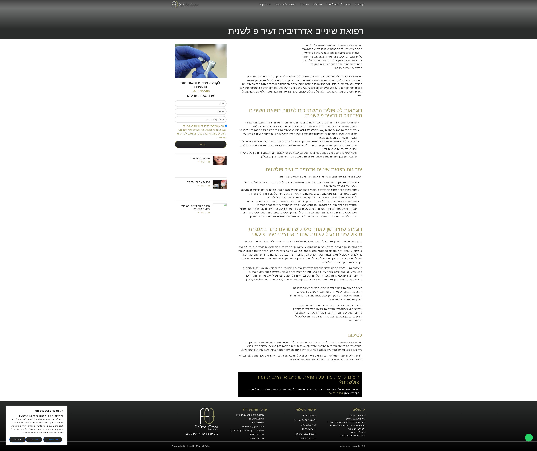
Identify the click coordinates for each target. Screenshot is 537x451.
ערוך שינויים (53, 439)
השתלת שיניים (358, 432)
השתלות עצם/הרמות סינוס (352, 435)
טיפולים (317, 4)
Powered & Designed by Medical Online (191, 446)
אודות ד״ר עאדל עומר (338, 4)
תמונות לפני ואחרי (285, 4)
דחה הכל (34, 439)
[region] (36, 425)
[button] (253, 4)
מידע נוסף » (204, 162)
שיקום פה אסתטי (200, 158)
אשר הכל (17, 439)
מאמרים (304, 4)
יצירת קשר (265, 4)
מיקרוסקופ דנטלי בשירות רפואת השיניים (195, 208)
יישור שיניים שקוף (356, 429)
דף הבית (359, 4)
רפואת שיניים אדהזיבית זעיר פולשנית (347, 425)
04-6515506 (336, 393)
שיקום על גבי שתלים (198, 182)
